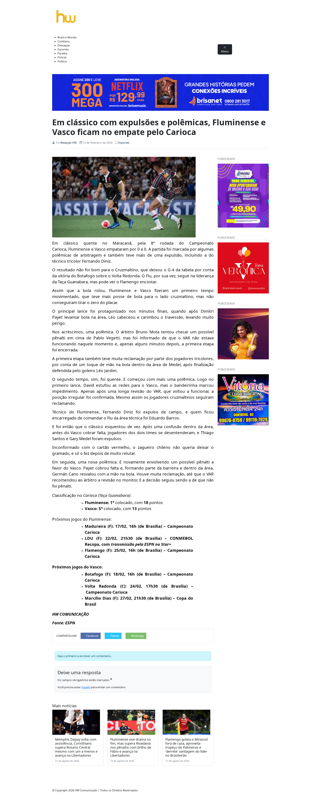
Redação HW (69, 142)
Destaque (64, 45)
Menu (225, 51)
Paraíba (62, 53)
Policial (62, 57)
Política (62, 61)
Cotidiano (64, 41)
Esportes (63, 49)
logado (85, 687)
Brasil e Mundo (67, 37)
